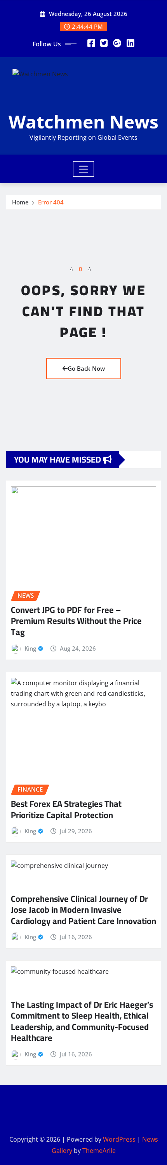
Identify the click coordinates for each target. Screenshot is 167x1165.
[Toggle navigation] (83, 169)
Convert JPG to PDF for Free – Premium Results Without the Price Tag (76, 621)
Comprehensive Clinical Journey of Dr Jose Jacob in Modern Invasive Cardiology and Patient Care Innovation (83, 909)
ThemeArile (99, 1150)
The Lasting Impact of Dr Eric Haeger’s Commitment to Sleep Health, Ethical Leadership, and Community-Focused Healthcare (82, 1021)
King (30, 648)
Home (20, 202)
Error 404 (51, 202)
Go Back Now (86, 368)
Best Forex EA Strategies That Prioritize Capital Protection (66, 809)
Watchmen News (83, 121)
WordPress (119, 1139)
